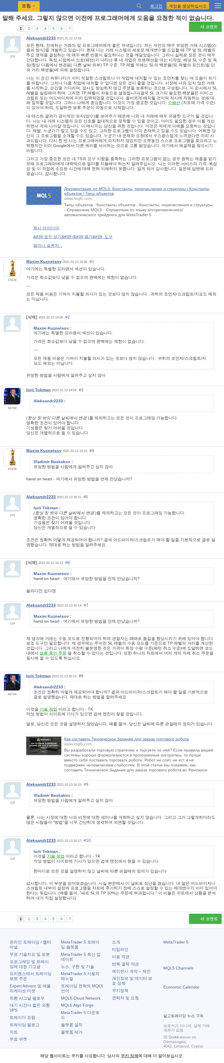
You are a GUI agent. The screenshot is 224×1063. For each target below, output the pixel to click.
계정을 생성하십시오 (188, 6)
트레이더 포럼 (22, 1017)
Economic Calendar (181, 987)
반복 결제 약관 (125, 964)
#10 (87, 840)
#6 (67, 562)
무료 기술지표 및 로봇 (30, 954)
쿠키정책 (120, 990)
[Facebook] (166, 1007)
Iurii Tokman (38, 389)
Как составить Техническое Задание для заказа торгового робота (126, 739)
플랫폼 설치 (72, 1024)
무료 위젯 (18, 1039)
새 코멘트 (209, 26)
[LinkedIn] (204, 1007)
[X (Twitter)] (185, 1007)
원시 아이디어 (46, 228)
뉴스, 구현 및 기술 (77, 966)
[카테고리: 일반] (11, 28)
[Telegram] (176, 1007)
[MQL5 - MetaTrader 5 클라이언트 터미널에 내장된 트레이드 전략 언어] (9, 6)
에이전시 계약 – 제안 (131, 971)
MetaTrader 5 (175, 942)
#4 (92, 450)
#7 (86, 605)
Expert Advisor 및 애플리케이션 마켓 (30, 988)
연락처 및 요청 (125, 998)
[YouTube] (194, 1007)
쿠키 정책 (129, 1055)
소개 (116, 942)
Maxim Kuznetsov (44, 261)
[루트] (4, 28)
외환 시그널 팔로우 (27, 998)
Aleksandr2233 (41, 38)
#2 (67, 317)
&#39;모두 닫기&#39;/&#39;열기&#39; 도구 (73, 236)
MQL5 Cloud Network (81, 998)
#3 (81, 389)
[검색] (139, 5)
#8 (81, 676)
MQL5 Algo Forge (77, 1005)
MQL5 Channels (178, 968)
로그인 (156, 6)
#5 (85, 496)
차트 (14, 1032)
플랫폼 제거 (72, 1032)
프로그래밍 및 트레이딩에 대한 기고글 (29, 964)
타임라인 (120, 949)
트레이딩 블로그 (24, 1024)
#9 (86, 784)
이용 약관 (121, 956)
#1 (92, 261)
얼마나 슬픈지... (47, 245)
